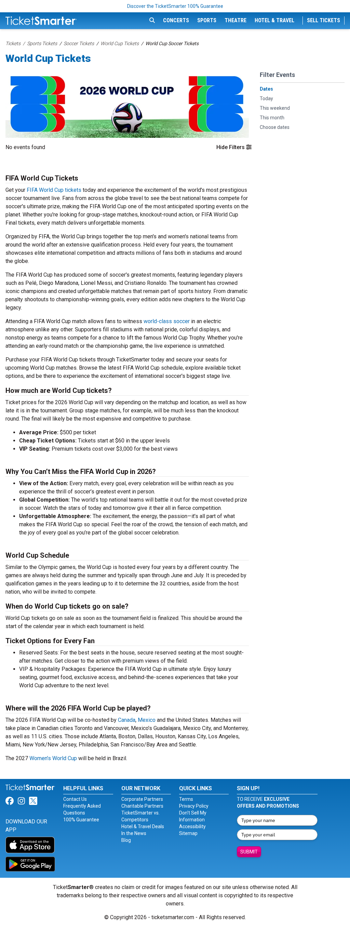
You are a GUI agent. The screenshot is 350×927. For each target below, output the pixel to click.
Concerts (176, 20)
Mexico (147, 720)
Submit (249, 852)
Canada (126, 720)
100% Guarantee (81, 819)
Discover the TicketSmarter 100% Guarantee (175, 6)
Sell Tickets (323, 20)
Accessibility (192, 826)
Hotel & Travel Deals (142, 826)
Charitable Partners (142, 806)
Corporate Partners (142, 799)
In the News (133, 833)
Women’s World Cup (53, 758)
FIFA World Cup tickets (54, 190)
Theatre (235, 20)
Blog (126, 840)
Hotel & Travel (274, 20)
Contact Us (75, 799)
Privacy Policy (193, 806)
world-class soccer (167, 321)
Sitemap (188, 833)
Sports (206, 20)
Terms (186, 799)
